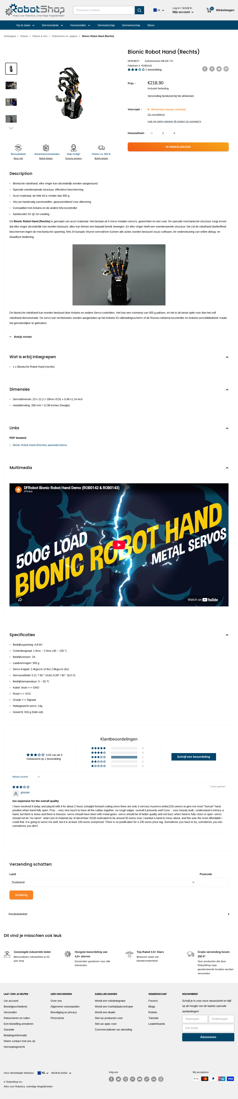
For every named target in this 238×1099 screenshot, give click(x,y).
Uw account (11, 1000)
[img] (20, 787)
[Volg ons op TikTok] (146, 1079)
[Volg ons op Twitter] (118, 1079)
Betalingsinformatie (15, 1035)
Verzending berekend (160, 95)
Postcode (206, 874)
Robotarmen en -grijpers (65, 36)
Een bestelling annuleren (18, 1023)
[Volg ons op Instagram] (125, 1079)
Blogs (151, 1006)
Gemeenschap (131, 25)
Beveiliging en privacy (64, 1012)
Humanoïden (78, 25)
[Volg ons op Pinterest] (132, 1079)
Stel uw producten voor (109, 1018)
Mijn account (182, 12)
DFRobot (133, 61)
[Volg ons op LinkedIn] (153, 1079)
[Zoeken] (139, 10)
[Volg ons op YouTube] (139, 1079)
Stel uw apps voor (106, 1023)
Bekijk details (46, 158)
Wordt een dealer (105, 1012)
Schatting (21, 894)
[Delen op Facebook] (205, 68)
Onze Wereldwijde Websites (19, 1073)
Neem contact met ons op (19, 1041)
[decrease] (152, 133)
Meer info (18, 158)
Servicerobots (51, 25)
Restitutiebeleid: (18, 914)
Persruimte (57, 1018)
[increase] (174, 133)
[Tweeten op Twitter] (219, 68)
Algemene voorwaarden (65, 1006)
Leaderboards (156, 1023)
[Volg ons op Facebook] (111, 1079)
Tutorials (153, 1018)
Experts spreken (73, 158)
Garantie (9, 1029)
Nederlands (60, 1073)
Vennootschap (106, 25)
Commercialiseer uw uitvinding (113, 1029)
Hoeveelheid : (136, 133)
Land (12, 874)
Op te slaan (23, 25)
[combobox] (104, 10)
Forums (153, 1000)
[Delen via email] (226, 68)
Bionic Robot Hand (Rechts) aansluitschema (40, 445)
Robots (24, 36)
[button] (11, 127)
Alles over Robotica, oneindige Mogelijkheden (28, 1086)
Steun (150, 25)
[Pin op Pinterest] (212, 68)
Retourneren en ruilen (17, 1018)
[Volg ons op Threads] (160, 1079)
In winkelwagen (178, 146)
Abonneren (208, 1037)
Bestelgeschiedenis (15, 1006)
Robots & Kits (40, 36)
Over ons (56, 1000)
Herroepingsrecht (14, 1046)
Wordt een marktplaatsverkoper (114, 1006)
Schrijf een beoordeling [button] (193, 756)
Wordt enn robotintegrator (110, 1000)
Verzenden (10, 1012)
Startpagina (10, 36)
